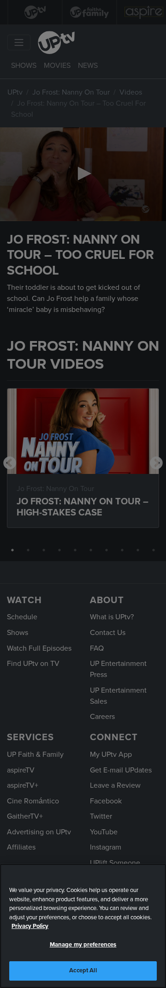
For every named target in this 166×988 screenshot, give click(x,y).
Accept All (82, 970)
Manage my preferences (83, 944)
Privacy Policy (30, 926)
